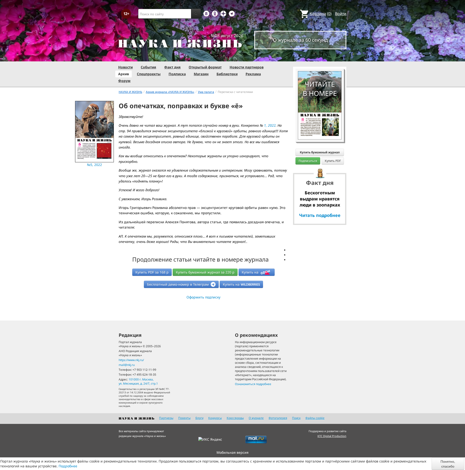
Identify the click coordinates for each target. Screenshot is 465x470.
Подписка (177, 74)
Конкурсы (215, 418)
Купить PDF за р (152, 272)
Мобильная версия (232, 452)
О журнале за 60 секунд (300, 40)
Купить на (250, 272)
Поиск (296, 418)
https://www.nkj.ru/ (131, 360)
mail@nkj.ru (127, 365)
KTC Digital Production (332, 436)
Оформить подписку (203, 297)
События (148, 67)
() (321, 13)
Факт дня (172, 67)
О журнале (256, 418)
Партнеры (166, 418)
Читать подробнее (320, 215)
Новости (125, 67)
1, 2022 (270, 125)
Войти (340, 13)
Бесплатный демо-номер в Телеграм (178, 284)
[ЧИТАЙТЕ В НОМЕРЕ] (319, 57)
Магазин (201, 74)
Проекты (184, 418)
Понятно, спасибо (448, 464)
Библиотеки (227, 74)
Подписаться (308, 161)
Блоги (199, 418)
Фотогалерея (278, 418)
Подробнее (68, 466)
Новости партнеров (247, 67)
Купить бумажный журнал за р (205, 272)
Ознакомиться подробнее (253, 384)
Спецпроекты (149, 74)
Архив (123, 74)
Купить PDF (333, 161)
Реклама (253, 74)
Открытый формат (205, 67)
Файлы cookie (315, 418)
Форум (124, 80)
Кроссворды (235, 418)
